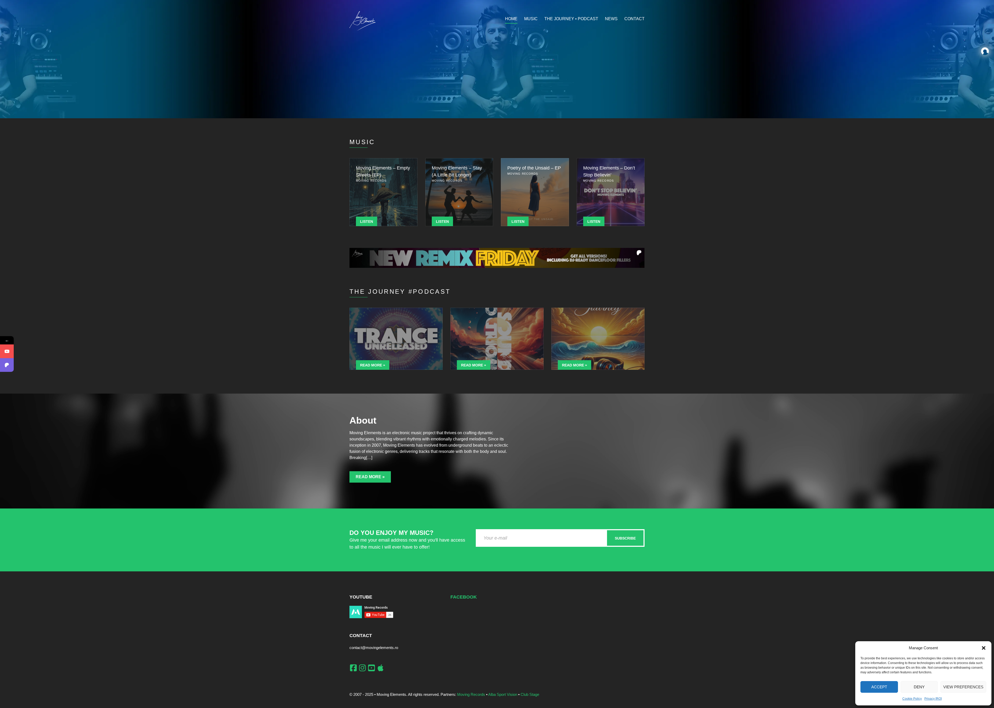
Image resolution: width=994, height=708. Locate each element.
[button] (983, 648)
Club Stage (530, 694)
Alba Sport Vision (502, 694)
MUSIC (531, 19)
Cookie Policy (912, 698)
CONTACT (634, 19)
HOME (511, 19)
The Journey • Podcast (571, 19)
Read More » (372, 365)
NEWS (611, 19)
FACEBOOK (463, 597)
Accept (879, 687)
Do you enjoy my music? (391, 532)
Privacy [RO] (933, 698)
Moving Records (471, 694)
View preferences (963, 687)
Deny (919, 687)
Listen (366, 221)
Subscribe (625, 538)
